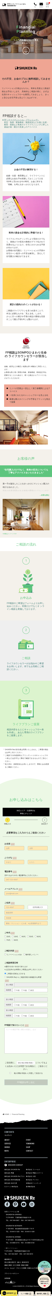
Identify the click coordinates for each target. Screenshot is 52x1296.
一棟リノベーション (11, 1248)
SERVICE (7, 1143)
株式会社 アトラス (32, 1180)
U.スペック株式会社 (11, 1186)
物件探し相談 (41, 1294)
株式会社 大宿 (31, 1176)
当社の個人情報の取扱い (26, 1063)
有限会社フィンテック (33, 1183)
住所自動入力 (38, 907)
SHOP (28, 1147)
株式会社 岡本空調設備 (12, 1180)
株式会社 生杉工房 (10, 1183)
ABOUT (7, 1139)
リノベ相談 (25, 1294)
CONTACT (29, 1150)
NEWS (6, 1150)
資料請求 (10, 1293)
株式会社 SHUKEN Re (12, 1169)
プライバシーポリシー (11, 1273)
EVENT (28, 1139)
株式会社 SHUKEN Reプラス (14, 1176)
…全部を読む (44, 495)
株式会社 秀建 (9, 1173)
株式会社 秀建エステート (34, 1173)
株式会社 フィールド (33, 1169)
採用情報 (7, 1278)
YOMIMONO (30, 1143)
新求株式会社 (30, 1186)
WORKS (7, 1147)
